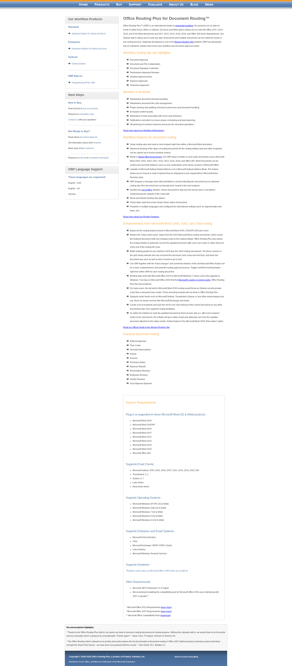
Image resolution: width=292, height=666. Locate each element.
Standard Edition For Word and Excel (89, 33)
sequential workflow (184, 26)
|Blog (196, 657)
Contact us (73, 120)
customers (89, 148)
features (97, 143)
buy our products (90, 108)
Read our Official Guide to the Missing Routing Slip (146, 327)
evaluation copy (86, 114)
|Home (178, 657)
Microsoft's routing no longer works (194, 280)
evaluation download (98, 158)
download (165, 615)
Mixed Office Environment (150, 157)
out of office (147, 190)
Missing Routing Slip (184, 42)
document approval (88, 137)
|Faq (191, 657)
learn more (166, 607)
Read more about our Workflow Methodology (143, 130)
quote (80, 158)
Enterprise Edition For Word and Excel (89, 49)
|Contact (185, 657)
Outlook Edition (79, 64)
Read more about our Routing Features (141, 217)
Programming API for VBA (83, 82)
